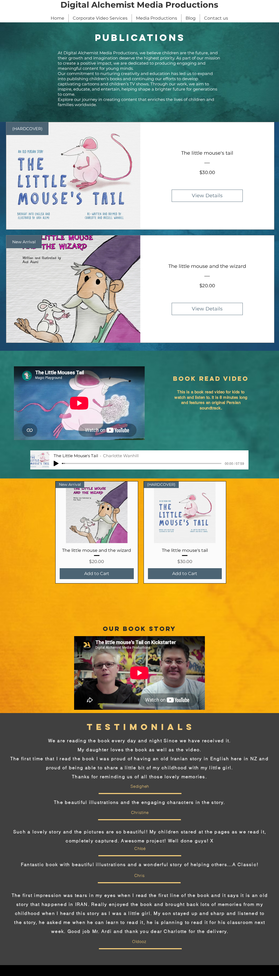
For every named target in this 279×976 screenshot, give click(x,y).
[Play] (56, 463)
